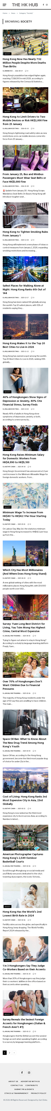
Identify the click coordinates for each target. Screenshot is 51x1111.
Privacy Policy (38, 1093)
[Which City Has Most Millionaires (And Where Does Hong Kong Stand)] (25, 553)
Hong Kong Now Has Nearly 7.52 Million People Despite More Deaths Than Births (24, 63)
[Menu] (4, 5)
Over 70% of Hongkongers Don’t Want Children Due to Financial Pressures (22, 685)
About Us (13, 1081)
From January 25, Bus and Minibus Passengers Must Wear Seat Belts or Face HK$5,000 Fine (24, 178)
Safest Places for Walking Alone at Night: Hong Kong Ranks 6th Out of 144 (24, 289)
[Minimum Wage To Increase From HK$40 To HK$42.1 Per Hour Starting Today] (25, 495)
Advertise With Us (30, 1081)
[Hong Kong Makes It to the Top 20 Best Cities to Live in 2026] (25, 327)
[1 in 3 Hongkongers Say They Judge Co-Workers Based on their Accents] (25, 949)
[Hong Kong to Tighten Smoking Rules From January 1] (25, 215)
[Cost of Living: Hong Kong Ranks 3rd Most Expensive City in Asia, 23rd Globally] (25, 780)
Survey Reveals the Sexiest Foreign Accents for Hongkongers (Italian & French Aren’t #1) (24, 1023)
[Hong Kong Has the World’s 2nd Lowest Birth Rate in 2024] (25, 895)
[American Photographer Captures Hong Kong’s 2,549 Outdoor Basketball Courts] (25, 837)
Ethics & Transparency (16, 1093)
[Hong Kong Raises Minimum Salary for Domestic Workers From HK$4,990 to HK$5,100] (25, 438)
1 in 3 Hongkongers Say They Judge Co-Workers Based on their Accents (24, 968)
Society (7, 54)
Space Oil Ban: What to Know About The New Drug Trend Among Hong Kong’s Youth (24, 743)
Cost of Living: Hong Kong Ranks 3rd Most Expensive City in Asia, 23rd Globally (25, 800)
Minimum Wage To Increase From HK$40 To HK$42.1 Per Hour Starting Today (24, 516)
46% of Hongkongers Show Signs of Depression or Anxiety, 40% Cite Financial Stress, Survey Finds (24, 401)
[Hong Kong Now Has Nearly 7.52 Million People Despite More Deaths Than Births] (25, 42)
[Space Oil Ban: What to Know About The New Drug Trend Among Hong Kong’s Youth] (25, 722)
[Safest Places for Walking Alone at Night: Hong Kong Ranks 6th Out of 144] (25, 269)
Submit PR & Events (24, 1089)
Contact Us (17, 1085)
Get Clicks (43, 1100)
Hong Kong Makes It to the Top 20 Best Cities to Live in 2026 (24, 345)
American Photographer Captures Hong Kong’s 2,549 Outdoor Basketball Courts (23, 858)
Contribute (31, 1085)
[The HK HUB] (25, 5)
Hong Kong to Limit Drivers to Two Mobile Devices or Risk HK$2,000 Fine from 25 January (25, 120)
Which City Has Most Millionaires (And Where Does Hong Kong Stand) (25, 572)
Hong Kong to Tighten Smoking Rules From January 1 (25, 234)
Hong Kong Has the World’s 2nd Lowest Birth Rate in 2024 (22, 914)
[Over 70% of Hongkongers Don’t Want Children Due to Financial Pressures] (25, 665)
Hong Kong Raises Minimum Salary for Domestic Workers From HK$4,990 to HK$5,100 (23, 458)
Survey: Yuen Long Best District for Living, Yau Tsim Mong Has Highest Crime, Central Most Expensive (24, 628)
